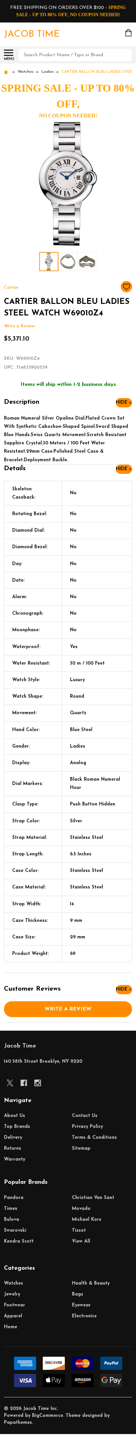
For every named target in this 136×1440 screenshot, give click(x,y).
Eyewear (81, 1305)
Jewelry (12, 1294)
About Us (14, 1115)
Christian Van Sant (93, 1197)
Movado (81, 1208)
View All (81, 1241)
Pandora (13, 1197)
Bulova (11, 1219)
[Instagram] (38, 1083)
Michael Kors (86, 1219)
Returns (12, 1148)
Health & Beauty (91, 1283)
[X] (10, 1083)
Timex (10, 1208)
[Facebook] (24, 1083)
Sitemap (81, 1148)
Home (10, 1327)
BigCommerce (47, 1415)
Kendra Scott (19, 1241)
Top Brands (17, 1126)
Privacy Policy (87, 1126)
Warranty (14, 1159)
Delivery (13, 1137)
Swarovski (15, 1230)
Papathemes (18, 1422)
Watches (13, 1283)
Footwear (14, 1305)
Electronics (84, 1316)
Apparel (13, 1316)
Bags (77, 1294)
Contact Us (84, 1115)
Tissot (79, 1230)
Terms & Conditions (94, 1137)
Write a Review (19, 326)
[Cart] (129, 32)
